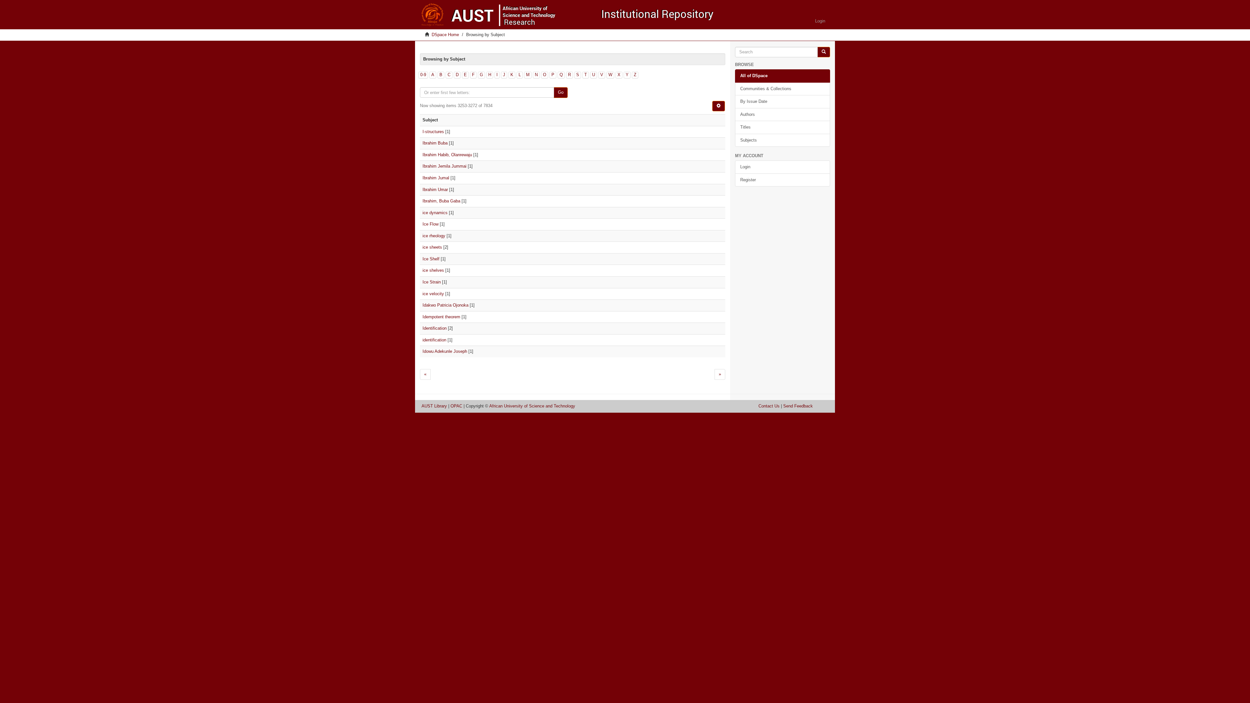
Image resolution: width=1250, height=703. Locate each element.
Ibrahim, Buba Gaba (441, 201)
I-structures (433, 131)
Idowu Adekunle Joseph (445, 351)
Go (560, 92)
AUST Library (434, 406)
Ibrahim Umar (435, 189)
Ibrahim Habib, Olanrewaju (447, 154)
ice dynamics (435, 212)
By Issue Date (753, 101)
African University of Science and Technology (532, 406)
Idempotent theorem (441, 316)
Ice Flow (430, 224)
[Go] (823, 52)
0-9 (423, 74)
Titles (745, 127)
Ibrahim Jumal (436, 177)
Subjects (748, 140)
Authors (747, 114)
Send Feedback (798, 406)
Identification (435, 328)
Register (748, 179)
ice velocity (433, 293)
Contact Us (769, 406)
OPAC (456, 406)
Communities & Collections (765, 88)
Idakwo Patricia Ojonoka (445, 305)
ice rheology (434, 235)
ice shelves (433, 270)
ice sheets (432, 247)
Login (745, 166)
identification (434, 340)
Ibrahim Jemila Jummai (444, 166)
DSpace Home (445, 34)
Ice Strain (432, 282)
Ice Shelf (431, 258)
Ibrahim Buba (435, 143)
